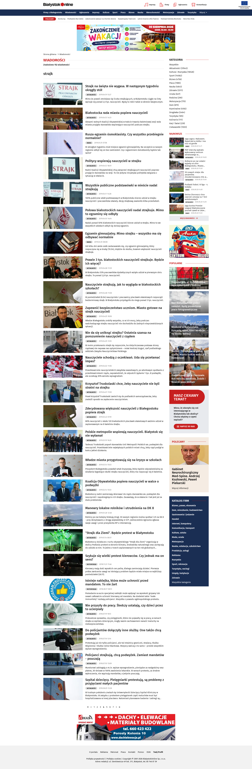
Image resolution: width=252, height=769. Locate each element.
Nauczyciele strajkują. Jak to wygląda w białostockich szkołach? (123, 286)
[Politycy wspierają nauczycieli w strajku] (63, 168)
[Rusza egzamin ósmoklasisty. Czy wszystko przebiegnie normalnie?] (63, 143)
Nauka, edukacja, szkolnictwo (186, 546)
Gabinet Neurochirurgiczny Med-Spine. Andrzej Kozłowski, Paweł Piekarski (186, 476)
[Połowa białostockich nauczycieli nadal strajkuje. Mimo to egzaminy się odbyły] (63, 218)
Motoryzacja (168, 12)
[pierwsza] (88, 707)
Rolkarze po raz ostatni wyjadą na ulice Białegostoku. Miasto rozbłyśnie (195, 163)
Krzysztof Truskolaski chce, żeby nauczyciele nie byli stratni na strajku (122, 385)
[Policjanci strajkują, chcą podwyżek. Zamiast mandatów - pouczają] (63, 664)
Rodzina (173, 97)
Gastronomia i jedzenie (183, 514)
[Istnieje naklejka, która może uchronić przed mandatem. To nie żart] (63, 590)
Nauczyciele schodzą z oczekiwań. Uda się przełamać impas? (122, 359)
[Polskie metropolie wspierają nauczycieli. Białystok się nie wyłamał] (63, 441)
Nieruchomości (153, 12)
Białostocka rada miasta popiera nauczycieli (116, 113)
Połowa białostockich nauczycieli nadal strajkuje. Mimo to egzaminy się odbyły (124, 212)
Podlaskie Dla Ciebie (75, 19)
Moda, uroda (178, 537)
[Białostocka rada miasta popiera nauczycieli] (63, 119)
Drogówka (173, 112)
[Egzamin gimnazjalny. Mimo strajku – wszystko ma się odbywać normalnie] (63, 243)
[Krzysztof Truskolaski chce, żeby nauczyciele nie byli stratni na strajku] (63, 391)
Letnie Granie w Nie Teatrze (148, 19)
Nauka (140, 12)
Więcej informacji (180, 488)
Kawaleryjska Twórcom (127, 19)
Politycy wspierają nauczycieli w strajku (113, 161)
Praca (123, 12)
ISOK (149, 752)
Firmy (167, 5)
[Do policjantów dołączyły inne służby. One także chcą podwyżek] (63, 639)
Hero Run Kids (188, 19)
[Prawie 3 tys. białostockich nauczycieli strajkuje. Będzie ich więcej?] (63, 267)
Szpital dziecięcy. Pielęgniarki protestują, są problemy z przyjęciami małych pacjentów (124, 681)
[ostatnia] (119, 707)
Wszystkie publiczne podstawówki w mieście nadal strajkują (121, 187)
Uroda (172, 94)
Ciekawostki (175, 127)
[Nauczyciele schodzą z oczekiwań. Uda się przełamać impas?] (63, 367)
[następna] (116, 707)
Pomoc (141, 752)
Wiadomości (70, 12)
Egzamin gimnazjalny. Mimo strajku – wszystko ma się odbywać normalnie (123, 235)
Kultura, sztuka (179, 532)
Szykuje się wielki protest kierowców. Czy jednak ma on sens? (124, 557)
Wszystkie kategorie (181, 582)
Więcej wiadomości (187, 218)
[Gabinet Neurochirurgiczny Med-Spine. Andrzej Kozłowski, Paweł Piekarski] (189, 455)
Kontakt (131, 752)
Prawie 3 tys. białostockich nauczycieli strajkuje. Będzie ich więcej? (124, 261)
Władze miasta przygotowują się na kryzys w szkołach (123, 460)
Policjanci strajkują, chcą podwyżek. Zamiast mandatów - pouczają (124, 657)
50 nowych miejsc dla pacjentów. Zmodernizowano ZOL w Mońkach (195, 174)
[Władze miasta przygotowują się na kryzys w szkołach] (63, 466)
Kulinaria (173, 119)
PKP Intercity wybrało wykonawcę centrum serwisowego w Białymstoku (194, 152)
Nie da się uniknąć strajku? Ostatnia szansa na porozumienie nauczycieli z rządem (118, 334)
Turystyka (192, 12)
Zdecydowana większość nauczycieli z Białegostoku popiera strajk (121, 410)
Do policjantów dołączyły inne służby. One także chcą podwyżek (123, 632)
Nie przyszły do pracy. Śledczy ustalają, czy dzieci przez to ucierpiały (124, 607)
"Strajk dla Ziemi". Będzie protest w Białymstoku (119, 533)
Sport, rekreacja (179, 564)
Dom (171, 105)
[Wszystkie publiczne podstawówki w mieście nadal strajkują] (63, 193)
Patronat (114, 752)
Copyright (127, 759)
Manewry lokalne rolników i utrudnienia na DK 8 (119, 508)
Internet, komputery (181, 523)
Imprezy (152, 5)
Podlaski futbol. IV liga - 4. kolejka (196, 185)
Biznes (131, 12)
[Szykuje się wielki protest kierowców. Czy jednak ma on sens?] (63, 565)
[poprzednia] (91, 707)
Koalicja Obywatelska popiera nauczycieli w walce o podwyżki (122, 483)
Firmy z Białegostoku (52, 12)
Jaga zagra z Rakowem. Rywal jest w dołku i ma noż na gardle (195, 141)
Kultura (106, 12)
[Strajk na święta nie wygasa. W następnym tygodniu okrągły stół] (63, 94)
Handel (175, 519)
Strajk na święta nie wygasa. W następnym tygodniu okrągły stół (122, 88)
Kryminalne (174, 108)
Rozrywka (176, 559)
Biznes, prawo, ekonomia (184, 505)
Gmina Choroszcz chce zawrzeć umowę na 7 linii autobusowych (196, 196)
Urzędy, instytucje (180, 573)
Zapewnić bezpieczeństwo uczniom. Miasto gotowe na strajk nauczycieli (123, 310)
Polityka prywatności (95, 759)
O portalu (93, 752)
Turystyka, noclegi (180, 569)
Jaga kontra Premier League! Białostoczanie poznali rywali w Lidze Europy (195, 208)
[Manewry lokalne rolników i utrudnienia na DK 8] (63, 515)
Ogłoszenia (182, 5)
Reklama (176, 555)
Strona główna (49, 54)
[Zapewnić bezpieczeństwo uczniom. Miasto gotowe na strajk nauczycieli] (63, 317)
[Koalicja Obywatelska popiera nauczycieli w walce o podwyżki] (63, 490)
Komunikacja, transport (183, 528)
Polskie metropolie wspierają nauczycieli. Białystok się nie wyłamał (124, 433)
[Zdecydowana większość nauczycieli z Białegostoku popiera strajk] (63, 416)
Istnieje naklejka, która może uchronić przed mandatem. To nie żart (116, 582)
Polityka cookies (114, 759)
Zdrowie (180, 12)
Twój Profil (158, 752)
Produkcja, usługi (180, 550)
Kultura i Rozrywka (178, 72)
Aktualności (91, 95)
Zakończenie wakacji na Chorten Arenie (100, 19)
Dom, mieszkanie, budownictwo (187, 510)
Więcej (202, 12)
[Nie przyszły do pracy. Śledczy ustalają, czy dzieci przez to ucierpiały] (63, 614)
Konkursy (61, 19)
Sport (114, 12)
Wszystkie (173, 65)
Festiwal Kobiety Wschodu (171, 19)
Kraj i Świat (174, 123)
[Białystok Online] (58, 5)
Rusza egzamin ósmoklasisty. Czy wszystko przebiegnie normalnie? (124, 136)
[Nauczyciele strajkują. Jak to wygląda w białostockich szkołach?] (63, 292)
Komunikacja (201, 5)
